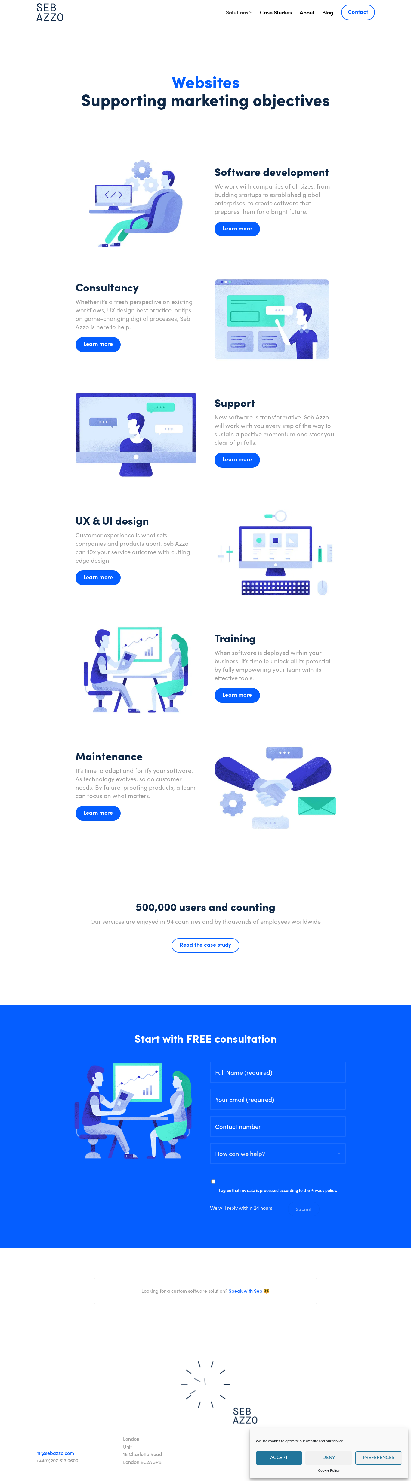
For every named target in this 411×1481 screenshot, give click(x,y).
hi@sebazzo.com (55, 1453)
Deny (329, 1457)
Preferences (378, 1457)
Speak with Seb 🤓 (248, 1291)
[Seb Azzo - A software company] (49, 12)
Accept (279, 1457)
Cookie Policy (329, 1470)
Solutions (237, 12)
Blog (327, 12)
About (307, 12)
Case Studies (276, 12)
